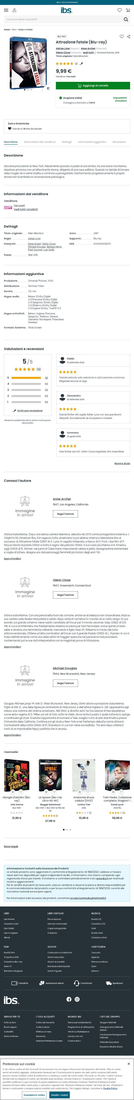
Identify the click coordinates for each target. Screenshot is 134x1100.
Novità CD (96, 919)
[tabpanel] (28, 63)
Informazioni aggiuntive (92, 142)
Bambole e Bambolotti (59, 966)
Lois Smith (48, 249)
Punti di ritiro (10, 1022)
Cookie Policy (110, 1088)
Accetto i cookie (59, 1094)
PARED (70, 358)
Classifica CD (98, 923)
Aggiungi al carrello (95, 85)
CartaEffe (8, 1031)
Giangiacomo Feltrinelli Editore (111, 1028)
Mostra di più (122, 463)
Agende (95, 957)
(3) (39, 369)
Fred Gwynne (35, 249)
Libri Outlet (9, 928)
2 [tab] (28, 89)
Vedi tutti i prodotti (26, 209)
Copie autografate (57, 928)
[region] (67, 1079)
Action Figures (55, 971)
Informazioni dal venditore (40, 142)
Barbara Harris (54, 246)
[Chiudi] (128, 1063)
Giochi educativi (56, 957)
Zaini (93, 966)
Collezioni (52, 933)
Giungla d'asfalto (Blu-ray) (17, 799)
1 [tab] (24, 89)
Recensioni (119, 142)
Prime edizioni (54, 919)
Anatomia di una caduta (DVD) (83, 799)
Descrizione (10, 142)
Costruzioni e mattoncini (60, 952)
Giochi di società (56, 961)
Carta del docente (45, 1022)
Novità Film (9, 952)
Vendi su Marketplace (78, 1031)
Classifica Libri (11, 923)
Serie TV (8, 966)
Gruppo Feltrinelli (108, 1022)
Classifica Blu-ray (13, 961)
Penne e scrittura (99, 961)
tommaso (73, 432)
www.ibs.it (102, 878)
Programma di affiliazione (81, 1027)
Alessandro (74, 395)
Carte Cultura (43, 1027)
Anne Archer (88, 48)
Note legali (11, 846)
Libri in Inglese (11, 933)
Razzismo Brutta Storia (111, 1046)
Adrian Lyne (63, 48)
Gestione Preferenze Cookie (49, 1040)
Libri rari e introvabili (57, 923)
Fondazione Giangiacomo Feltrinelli (113, 1036)
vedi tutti (88, 52)
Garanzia (40, 1036)
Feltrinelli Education (109, 1042)
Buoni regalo (10, 1027)
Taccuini (95, 952)
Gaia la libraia (11, 1036)
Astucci (95, 971)
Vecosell (70, 76)
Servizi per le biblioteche (79, 1022)
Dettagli (67, 142)
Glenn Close (63, 52)
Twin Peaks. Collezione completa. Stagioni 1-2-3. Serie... (117, 799)
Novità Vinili (97, 933)
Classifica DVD (11, 957)
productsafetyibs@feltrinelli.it (88, 898)
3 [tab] (31, 89)
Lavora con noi (75, 1036)
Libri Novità (9, 919)
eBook (7, 937)
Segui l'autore (65, 514)
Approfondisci (12, 558)
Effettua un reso (43, 1031)
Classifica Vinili (99, 937)
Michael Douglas (37, 246)
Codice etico (74, 1040)
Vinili (93, 928)
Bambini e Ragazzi (13, 971)
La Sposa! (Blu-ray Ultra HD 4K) (50, 799)
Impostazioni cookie (34, 1094)
